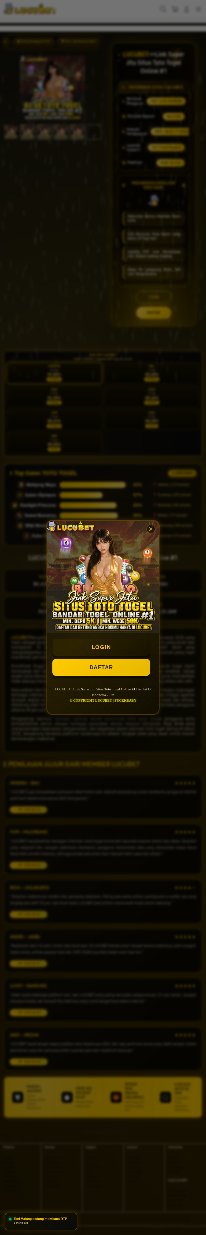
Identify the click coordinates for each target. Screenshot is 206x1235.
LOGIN (101, 647)
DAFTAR (101, 667)
